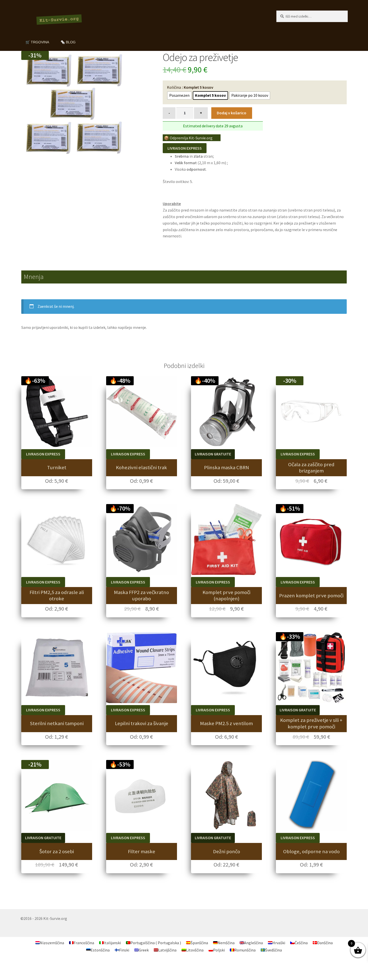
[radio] (179, 95)
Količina (174, 87)
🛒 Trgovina (37, 42)
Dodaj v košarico (231, 112)
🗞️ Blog (68, 42)
